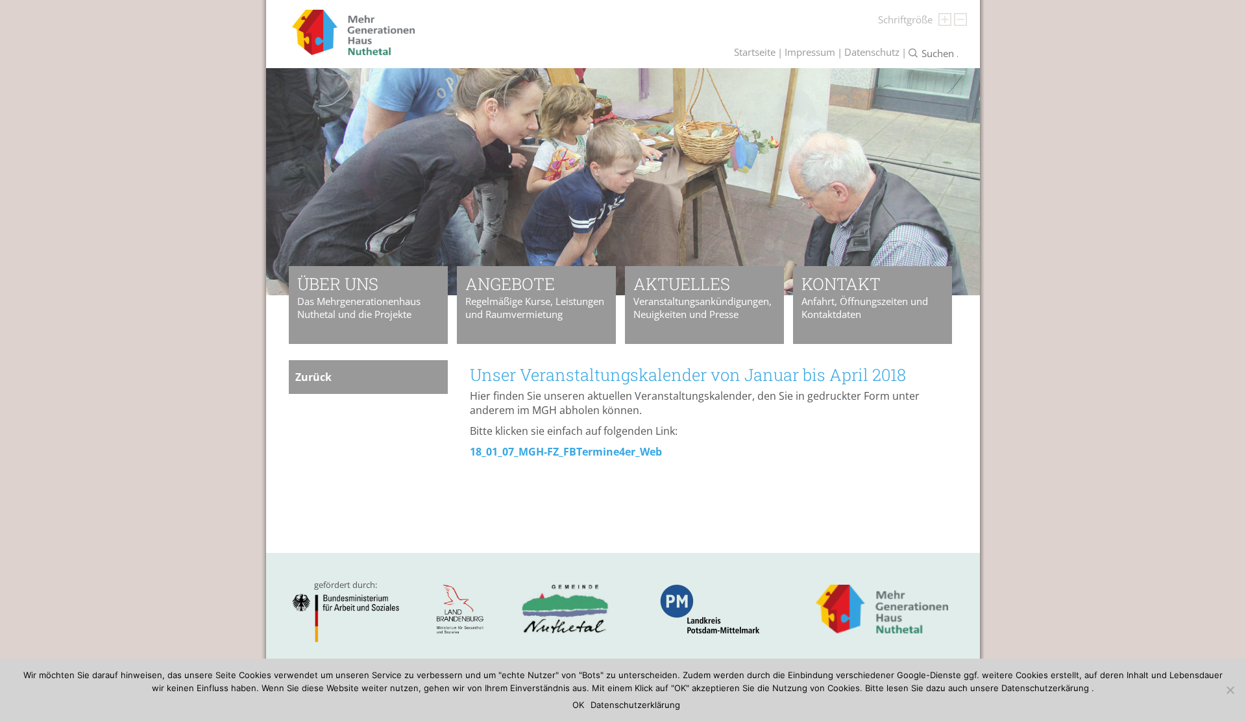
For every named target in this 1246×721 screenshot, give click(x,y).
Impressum (810, 51)
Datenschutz (871, 51)
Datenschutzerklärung (635, 705)
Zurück (313, 377)
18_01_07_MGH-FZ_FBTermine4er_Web (566, 452)
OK (578, 705)
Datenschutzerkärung (1045, 688)
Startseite (755, 51)
